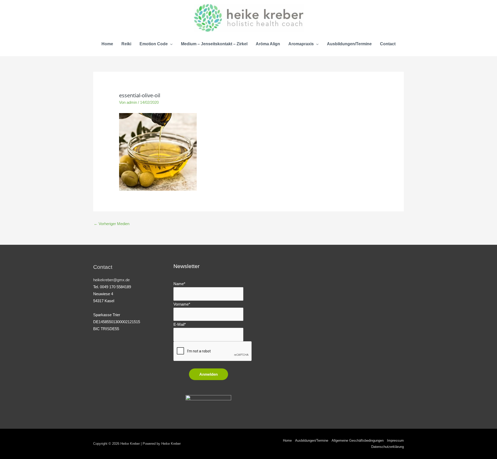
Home (287, 440)
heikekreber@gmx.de (111, 280)
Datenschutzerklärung (387, 447)
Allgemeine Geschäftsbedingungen (358, 440)
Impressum (395, 440)
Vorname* (181, 304)
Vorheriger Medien (111, 223)
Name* (179, 284)
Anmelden (208, 374)
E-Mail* (179, 324)
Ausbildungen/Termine (311, 440)
